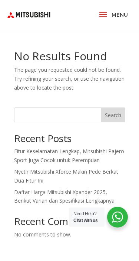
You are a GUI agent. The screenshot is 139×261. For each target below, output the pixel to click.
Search (113, 115)
